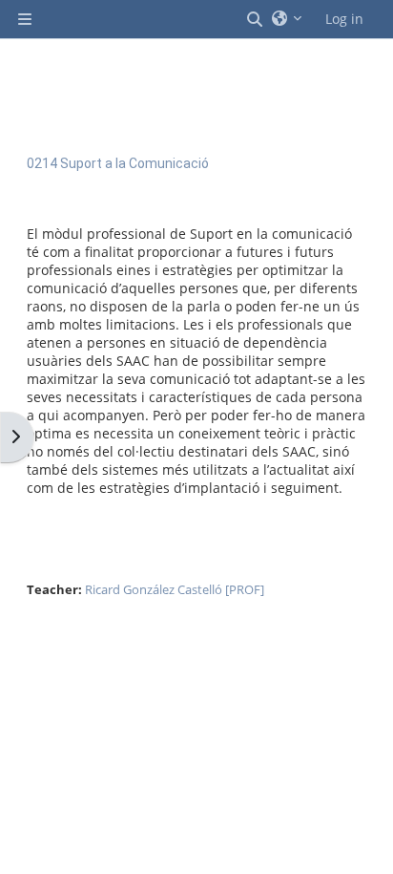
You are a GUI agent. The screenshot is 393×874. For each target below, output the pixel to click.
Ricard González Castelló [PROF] (174, 589)
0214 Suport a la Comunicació (118, 163)
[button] (255, 19)
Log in (344, 19)
